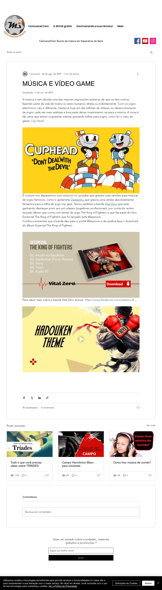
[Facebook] (137, 41)
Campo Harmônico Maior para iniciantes (78, 464)
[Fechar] (158, 583)
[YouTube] (145, 41)
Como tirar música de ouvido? (132, 462)
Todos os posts (14, 52)
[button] (151, 52)
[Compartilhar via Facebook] (23, 397)
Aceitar (148, 583)
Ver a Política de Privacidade (63, 586)
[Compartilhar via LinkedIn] (39, 397)
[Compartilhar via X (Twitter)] (31, 397)
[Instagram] (153, 41)
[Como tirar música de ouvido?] (132, 444)
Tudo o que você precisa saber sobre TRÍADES (26, 464)
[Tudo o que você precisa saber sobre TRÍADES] (30, 444)
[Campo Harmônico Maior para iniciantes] (81, 444)
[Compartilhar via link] (47, 397)
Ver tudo (151, 425)
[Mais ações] (138, 74)
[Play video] (81, 339)
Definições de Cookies (126, 583)
